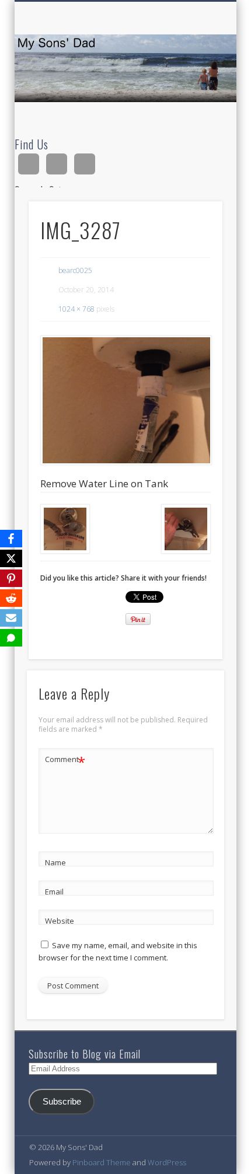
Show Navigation (193, 104)
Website (59, 921)
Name (55, 862)
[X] (11, 558)
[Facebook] (11, 538)
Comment (65, 761)
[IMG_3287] (125, 400)
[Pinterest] (11, 578)
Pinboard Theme (101, 1162)
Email (54, 891)
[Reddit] (11, 598)
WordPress (167, 1162)
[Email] (11, 618)
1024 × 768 (76, 309)
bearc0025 (75, 270)
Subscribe (62, 1101)
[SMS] (11, 638)
